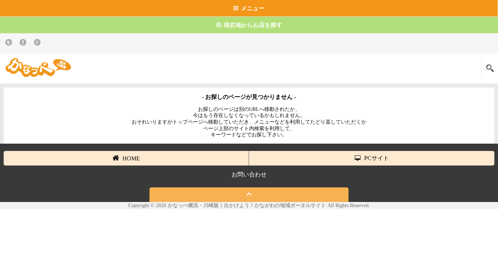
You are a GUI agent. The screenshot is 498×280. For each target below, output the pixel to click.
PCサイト (376, 158)
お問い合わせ (249, 174)
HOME (131, 158)
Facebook (24, 43)
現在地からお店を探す (253, 25)
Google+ (38, 43)
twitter (10, 43)
